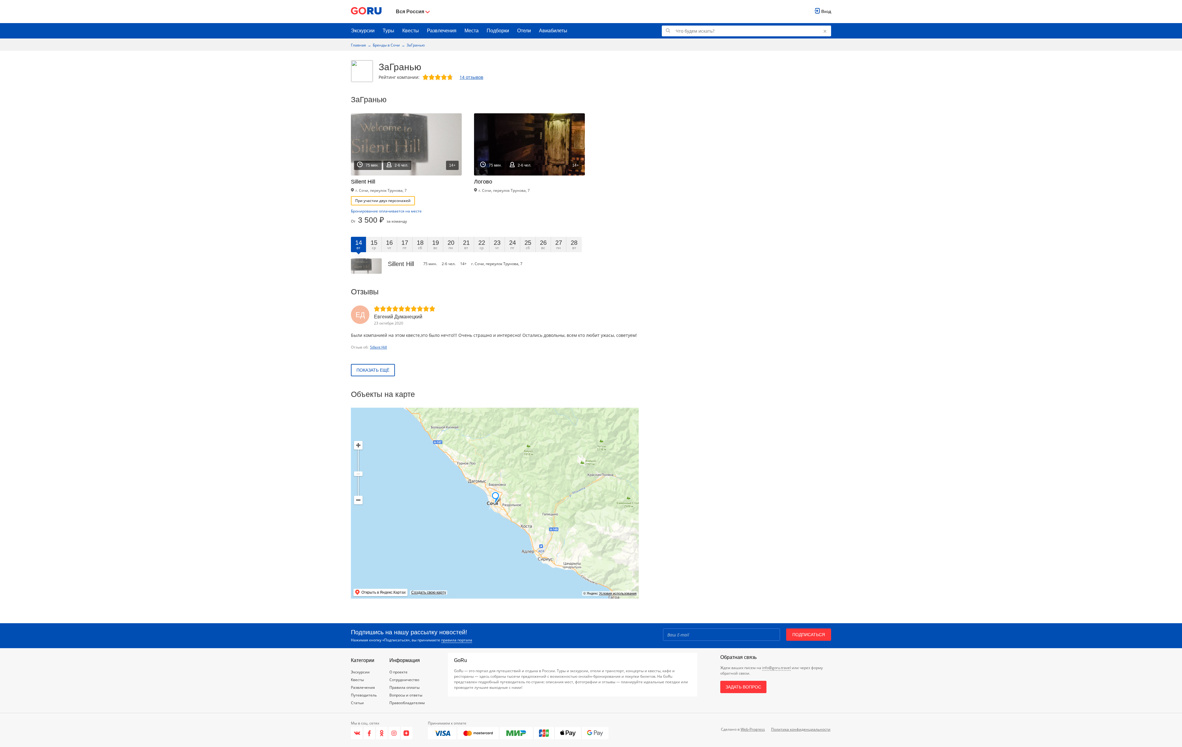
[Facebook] (369, 733)
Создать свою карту (428, 592)
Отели (524, 30)
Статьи (357, 702)
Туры (388, 30)
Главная (358, 45)
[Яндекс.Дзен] (406, 733)
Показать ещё (372, 370)
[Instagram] (394, 733)
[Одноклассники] (382, 733)
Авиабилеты (553, 30)
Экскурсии (363, 30)
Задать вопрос (743, 686)
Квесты (410, 30)
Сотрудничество (404, 679)
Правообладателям (407, 702)
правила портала (456, 640)
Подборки (498, 30)
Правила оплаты (404, 687)
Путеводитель (364, 695)
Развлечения (441, 30)
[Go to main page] (366, 11)
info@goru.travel (776, 667)
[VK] (357, 733)
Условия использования (618, 593)
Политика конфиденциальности (800, 729)
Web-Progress (753, 729)
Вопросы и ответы (405, 695)
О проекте (398, 672)
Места (471, 30)
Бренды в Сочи (386, 45)
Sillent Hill (378, 347)
